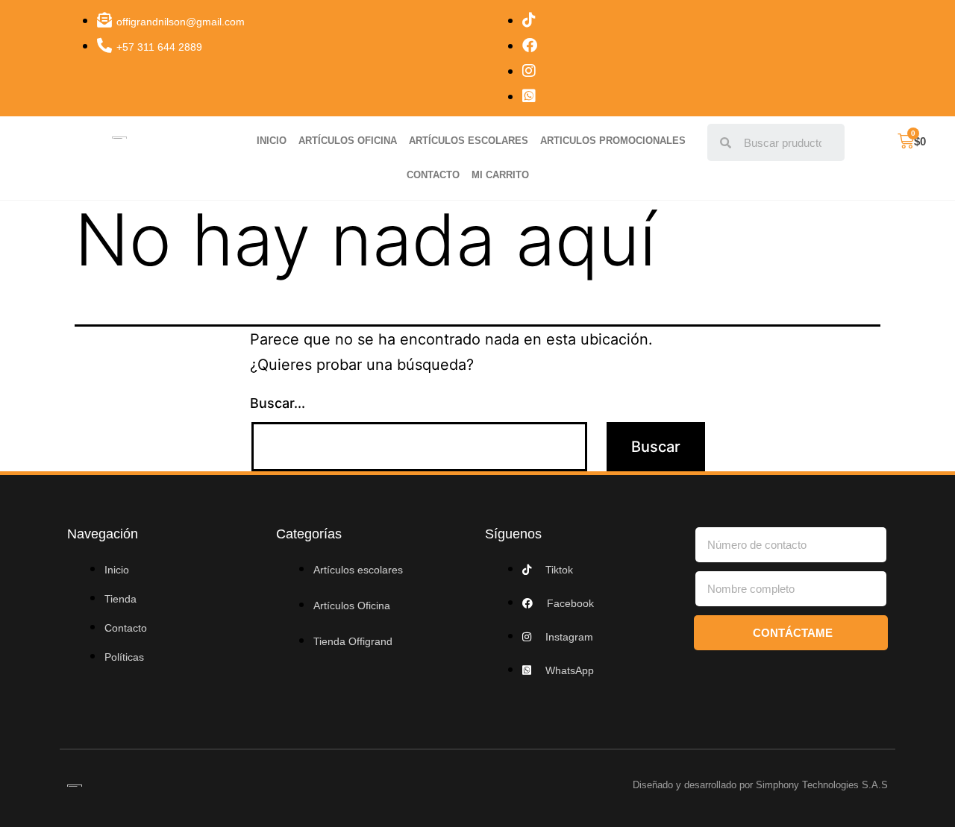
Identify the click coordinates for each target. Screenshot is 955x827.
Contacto (433, 174)
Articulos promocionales (613, 140)
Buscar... (277, 403)
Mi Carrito (500, 174)
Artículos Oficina (347, 140)
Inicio (271, 140)
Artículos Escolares (468, 140)
